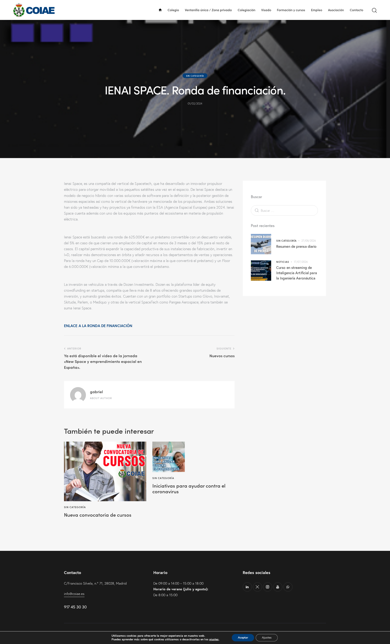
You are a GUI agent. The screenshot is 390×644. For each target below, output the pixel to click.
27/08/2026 (308, 240)
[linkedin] (247, 587)
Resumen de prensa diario (296, 246)
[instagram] (267, 587)
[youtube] (277, 587)
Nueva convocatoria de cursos (97, 515)
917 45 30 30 (75, 606)
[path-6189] (257, 587)
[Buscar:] (284, 210)
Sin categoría (195, 75)
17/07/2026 (301, 261)
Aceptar (243, 638)
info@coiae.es (74, 594)
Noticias (282, 262)
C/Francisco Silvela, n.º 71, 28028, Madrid (95, 583)
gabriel (96, 391)
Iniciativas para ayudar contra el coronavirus (188, 488)
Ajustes (267, 638)
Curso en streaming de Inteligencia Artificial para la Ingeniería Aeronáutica (296, 273)
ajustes (214, 639)
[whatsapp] (287, 587)
